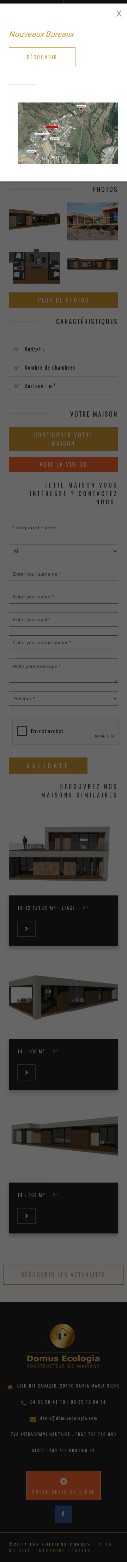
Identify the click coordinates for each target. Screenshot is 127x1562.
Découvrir (42, 57)
